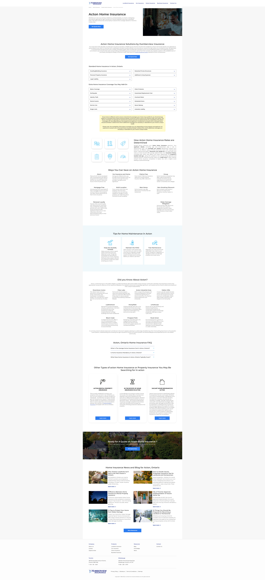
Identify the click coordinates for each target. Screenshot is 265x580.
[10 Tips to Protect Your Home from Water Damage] (98, 515)
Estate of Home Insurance (133, 389)
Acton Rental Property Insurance (102, 389)
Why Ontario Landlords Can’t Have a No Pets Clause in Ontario (118, 473)
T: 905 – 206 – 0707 (123, 564)
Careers (91, 548)
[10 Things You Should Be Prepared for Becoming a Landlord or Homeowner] (143, 515)
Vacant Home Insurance (161, 388)
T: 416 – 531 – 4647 (93, 564)
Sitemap (140, 571)
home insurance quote (141, 52)
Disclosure (122, 571)
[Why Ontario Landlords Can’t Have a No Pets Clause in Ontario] (98, 477)
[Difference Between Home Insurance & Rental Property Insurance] (98, 497)
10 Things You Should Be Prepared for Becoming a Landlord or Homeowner (162, 511)
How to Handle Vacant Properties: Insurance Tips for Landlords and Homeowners (163, 473)
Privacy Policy (114, 571)
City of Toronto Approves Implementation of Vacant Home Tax (162, 493)
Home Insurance (150, 3)
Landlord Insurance (128, 3)
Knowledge (137, 548)
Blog (135, 546)
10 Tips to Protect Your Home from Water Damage (118, 511)
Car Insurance (140, 3)
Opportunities (92, 550)
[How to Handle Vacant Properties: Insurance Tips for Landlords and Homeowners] (143, 477)
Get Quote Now (96, 26)
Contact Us (173, 3)
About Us (91, 546)
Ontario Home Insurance (106, 7)
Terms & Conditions (131, 571)
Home (90, 7)
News (135, 550)
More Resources (132, 530)
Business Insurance (162, 3)
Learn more (102, 418)
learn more (111, 486)
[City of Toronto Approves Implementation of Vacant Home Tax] (143, 497)
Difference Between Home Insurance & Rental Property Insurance (118, 493)
